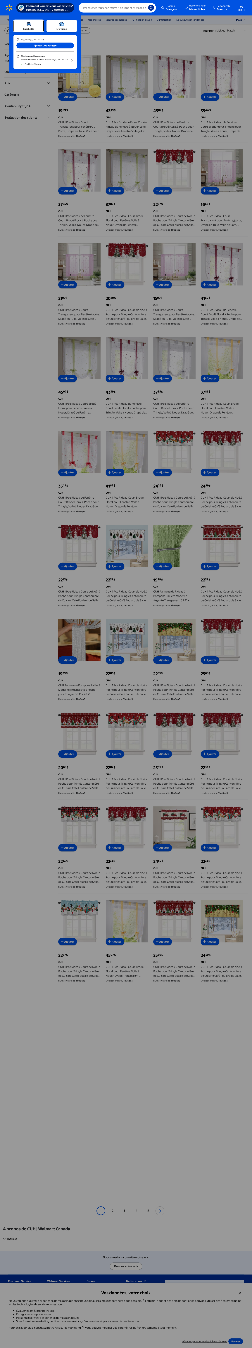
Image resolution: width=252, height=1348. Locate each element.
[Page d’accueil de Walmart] (9, 8)
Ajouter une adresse (45, 45)
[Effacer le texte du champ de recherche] (142, 8)
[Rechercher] (151, 8)
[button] (196, 8)
